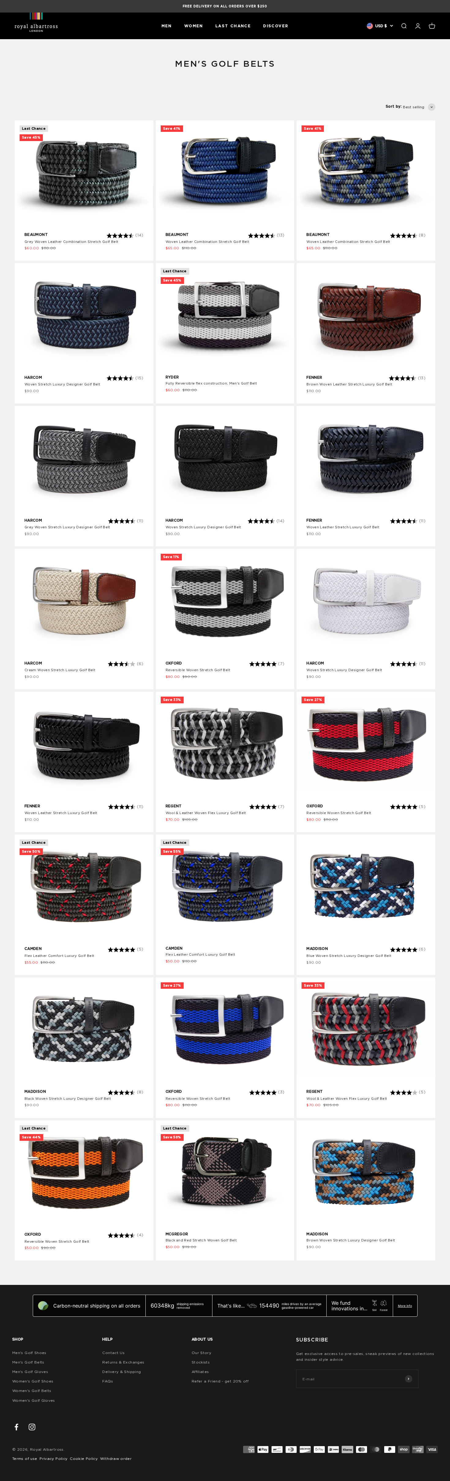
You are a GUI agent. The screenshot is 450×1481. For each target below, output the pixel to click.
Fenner (314, 377)
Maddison (317, 948)
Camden (33, 948)
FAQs (107, 1381)
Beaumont (36, 234)
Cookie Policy (84, 1458)
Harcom (33, 377)
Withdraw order (116, 1458)
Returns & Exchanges (123, 1362)
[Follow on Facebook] (16, 1427)
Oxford (174, 663)
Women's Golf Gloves (33, 1400)
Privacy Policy (53, 1458)
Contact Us (113, 1352)
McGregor (177, 1234)
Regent (174, 806)
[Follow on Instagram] (32, 1427)
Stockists (201, 1362)
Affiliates (200, 1371)
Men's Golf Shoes (29, 1352)
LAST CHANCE (233, 26)
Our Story (201, 1352)
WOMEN (193, 26)
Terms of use (24, 1458)
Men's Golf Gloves (30, 1371)
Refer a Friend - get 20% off (220, 1381)
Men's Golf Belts (28, 1362)
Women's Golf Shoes (32, 1381)
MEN (167, 26)
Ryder (172, 377)
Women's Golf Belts (31, 1390)
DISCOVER (275, 26)
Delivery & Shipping (121, 1371)
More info (405, 1306)
